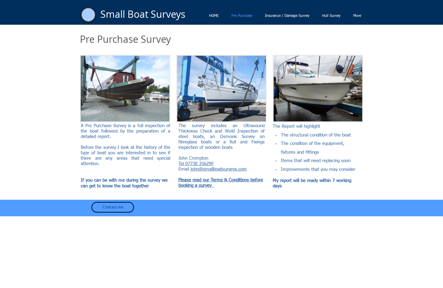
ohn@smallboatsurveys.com (219, 169)
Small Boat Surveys (142, 14)
